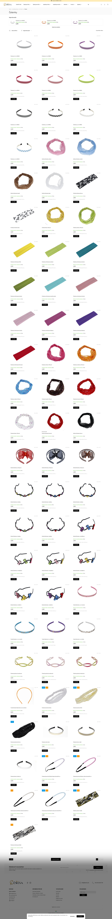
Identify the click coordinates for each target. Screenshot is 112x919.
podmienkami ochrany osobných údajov (96, 870)
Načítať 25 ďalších (55, 859)
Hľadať (83, 894)
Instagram (30, 883)
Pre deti (57, 895)
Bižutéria (57, 896)
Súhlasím (80, 916)
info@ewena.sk (85, 883)
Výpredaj (57, 893)
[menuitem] (18, 4)
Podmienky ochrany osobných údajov (39, 895)
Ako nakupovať (35, 896)
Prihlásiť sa (98, 867)
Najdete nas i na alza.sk (56, 907)
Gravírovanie (58, 891)
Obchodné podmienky (36, 891)
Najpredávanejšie (26, 30)
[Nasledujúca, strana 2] (99, 859)
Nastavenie (72, 916)
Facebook (27, 883)
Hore (11, 859)
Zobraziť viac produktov (56, 27)
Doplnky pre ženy (59, 900)
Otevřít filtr (13, 30)
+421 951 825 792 (99, 883)
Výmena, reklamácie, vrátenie (38, 893)
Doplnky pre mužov (59, 898)
